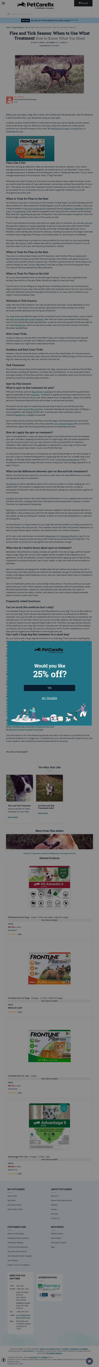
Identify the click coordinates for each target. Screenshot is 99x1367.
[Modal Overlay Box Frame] (49, 683)
